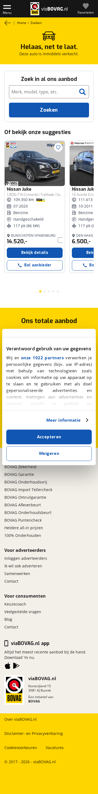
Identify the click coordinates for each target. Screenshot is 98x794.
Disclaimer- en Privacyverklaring (33, 733)
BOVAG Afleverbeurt (22, 504)
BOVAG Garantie (19, 474)
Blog (8, 619)
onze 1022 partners (42, 357)
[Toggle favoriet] (58, 147)
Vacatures (55, 747)
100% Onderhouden (22, 535)
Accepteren (49, 437)
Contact (11, 581)
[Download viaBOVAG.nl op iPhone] (7, 666)
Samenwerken (17, 573)
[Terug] (7, 23)
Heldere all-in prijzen (23, 527)
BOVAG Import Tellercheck (28, 489)
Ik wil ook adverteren (23, 565)
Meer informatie (63, 420)
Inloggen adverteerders (25, 558)
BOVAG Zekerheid (20, 466)
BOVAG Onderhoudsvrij (25, 482)
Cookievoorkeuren (20, 747)
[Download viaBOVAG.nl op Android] (16, 666)
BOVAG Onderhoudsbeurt (27, 512)
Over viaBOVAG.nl (20, 719)
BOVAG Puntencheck (23, 520)
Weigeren (49, 453)
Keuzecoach (15, 604)
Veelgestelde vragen (22, 611)
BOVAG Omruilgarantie (25, 497)
